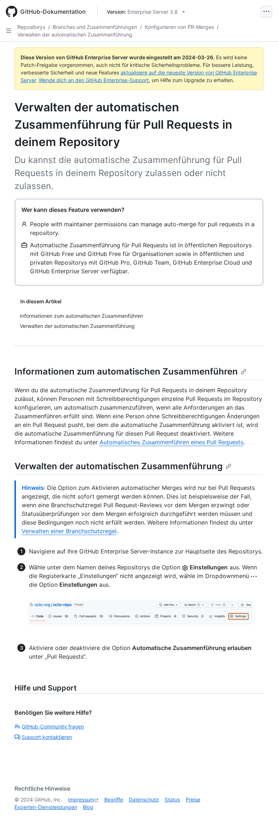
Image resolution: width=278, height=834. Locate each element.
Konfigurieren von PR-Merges (179, 27)
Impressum (81, 799)
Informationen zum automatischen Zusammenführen (126, 371)
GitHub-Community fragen (53, 726)
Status (172, 799)
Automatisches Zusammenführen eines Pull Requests (171, 442)
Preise (193, 799)
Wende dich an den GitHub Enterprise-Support (94, 80)
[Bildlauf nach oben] (262, 818)
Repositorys (31, 27)
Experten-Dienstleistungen (45, 807)
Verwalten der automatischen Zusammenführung (74, 34)
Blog (88, 807)
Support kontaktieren (47, 737)
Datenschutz (144, 799)
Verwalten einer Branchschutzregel (69, 531)
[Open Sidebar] (8, 31)
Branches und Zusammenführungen (95, 27)
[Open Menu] (266, 11)
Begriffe (113, 799)
